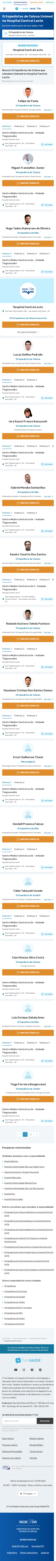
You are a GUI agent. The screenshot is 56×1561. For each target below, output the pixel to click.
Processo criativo (10, 1445)
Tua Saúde (7, 2)
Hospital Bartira (11, 1161)
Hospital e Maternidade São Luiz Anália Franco (24, 1167)
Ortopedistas (10, 1286)
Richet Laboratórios (29, 1553)
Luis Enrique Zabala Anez (28, 1017)
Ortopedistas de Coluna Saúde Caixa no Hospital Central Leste (28, 1254)
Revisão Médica (36, 1445)
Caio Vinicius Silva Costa (28, 957)
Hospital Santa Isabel (13, 1199)
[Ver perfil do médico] (28, 92)
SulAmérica (12, 1553)
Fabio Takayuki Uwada (28, 890)
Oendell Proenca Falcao (28, 824)
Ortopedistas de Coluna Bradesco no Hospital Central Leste (27, 1222)
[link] (36, 1134)
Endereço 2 (19, 126)
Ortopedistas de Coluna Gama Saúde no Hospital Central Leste (29, 1271)
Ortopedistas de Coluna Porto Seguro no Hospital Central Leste (25, 1240)
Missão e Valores (37, 1438)
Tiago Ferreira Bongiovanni (28, 1084)
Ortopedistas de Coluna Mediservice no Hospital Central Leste (28, 1231)
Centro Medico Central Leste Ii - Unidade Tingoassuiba (24, 588)
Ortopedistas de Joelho (14, 1302)
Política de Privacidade (12, 1451)
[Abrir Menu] (4, 9)
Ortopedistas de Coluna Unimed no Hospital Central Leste (26, 1263)
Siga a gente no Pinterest (40, 1370)
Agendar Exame (36, 2)
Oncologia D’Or (38, 1546)
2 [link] (31, 1134)
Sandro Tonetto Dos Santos (28, 554)
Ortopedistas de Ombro (14, 1318)
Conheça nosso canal (15, 1370)
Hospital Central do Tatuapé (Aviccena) (21, 1172)
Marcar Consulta (19, 1338)
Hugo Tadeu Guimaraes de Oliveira (28, 228)
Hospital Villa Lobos (12, 1178)
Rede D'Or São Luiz (20, 1546)
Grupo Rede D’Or (42, 1506)
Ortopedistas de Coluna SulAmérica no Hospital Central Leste (28, 1214)
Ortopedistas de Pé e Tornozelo (18, 1308)
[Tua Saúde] (28, 1360)
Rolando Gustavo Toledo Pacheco (28, 623)
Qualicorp (45, 1553)
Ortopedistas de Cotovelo (15, 1291)
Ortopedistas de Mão (13, 1313)
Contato (33, 1458)
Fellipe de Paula (28, 101)
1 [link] (25, 1134)
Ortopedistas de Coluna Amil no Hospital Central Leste (28, 1247)
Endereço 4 (45, 126)
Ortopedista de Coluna (38, 1338)
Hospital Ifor (9, 1194)
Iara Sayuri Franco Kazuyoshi (28, 421)
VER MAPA (48, 144)
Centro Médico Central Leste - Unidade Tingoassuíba (23, 134)
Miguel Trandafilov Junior (28, 167)
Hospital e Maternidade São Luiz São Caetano (24, 1188)
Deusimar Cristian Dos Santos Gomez (28, 690)
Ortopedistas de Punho (14, 1324)
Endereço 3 (32, 126)
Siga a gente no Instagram (24, 1370)
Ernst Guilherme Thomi (28, 757)
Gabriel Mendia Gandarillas (28, 487)
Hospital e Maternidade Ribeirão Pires (20, 1183)
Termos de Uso (36, 1451)
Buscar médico (20, 2)
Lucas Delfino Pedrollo (28, 354)
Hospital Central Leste (28, 50)
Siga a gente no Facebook (32, 1370)
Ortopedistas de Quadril (14, 1297)
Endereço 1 (7, 126)
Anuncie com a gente (11, 1458)
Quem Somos (8, 1438)
